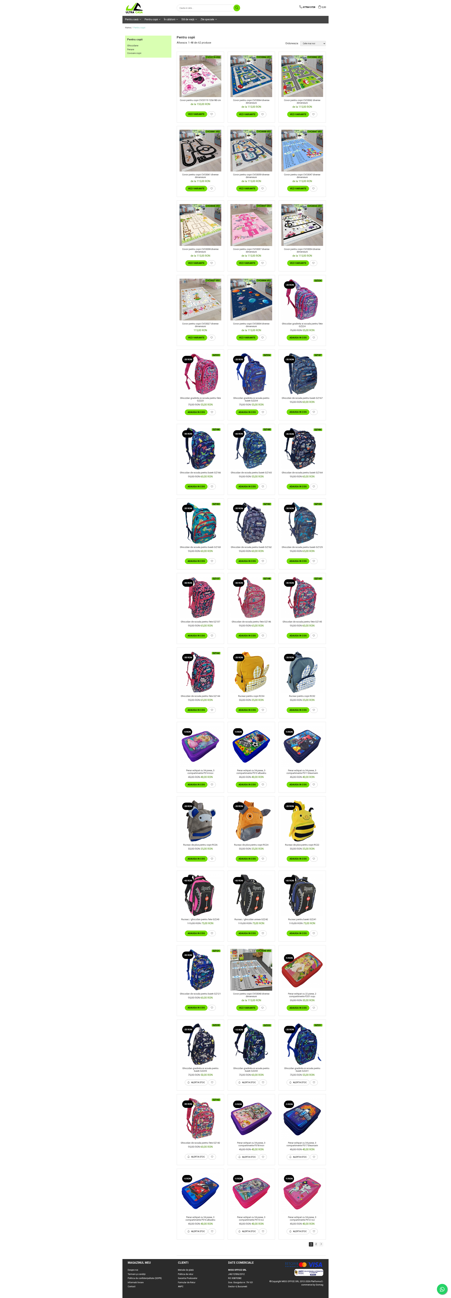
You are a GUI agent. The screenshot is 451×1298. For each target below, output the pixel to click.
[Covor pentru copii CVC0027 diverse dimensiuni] (200, 299)
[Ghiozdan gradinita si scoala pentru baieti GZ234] (251, 374)
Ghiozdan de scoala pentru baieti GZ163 (200, 547)
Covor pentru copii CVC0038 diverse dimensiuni (200, 250)
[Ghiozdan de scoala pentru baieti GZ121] (200, 970)
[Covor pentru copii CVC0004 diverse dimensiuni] (251, 299)
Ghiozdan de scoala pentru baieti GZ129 (302, 547)
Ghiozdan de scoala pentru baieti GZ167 (302, 398)
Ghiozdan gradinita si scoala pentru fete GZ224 (302, 325)
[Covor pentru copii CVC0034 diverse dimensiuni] (302, 225)
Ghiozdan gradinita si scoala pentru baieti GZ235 (200, 1069)
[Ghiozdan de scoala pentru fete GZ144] (200, 672)
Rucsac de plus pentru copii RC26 (200, 844)
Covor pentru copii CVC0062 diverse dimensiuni (302, 101)
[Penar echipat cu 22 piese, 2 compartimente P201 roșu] (302, 970)
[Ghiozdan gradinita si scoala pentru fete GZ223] (200, 374)
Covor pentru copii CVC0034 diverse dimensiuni (302, 250)
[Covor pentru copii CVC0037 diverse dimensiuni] (251, 225)
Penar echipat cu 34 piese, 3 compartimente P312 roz (302, 1218)
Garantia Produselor (187, 1278)
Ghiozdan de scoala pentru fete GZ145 (302, 621)
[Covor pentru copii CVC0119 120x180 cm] (200, 76)
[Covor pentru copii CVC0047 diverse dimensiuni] (302, 150)
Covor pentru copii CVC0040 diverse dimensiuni (251, 995)
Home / (129, 27)
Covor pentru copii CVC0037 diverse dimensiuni (251, 250)
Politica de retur (185, 1274)
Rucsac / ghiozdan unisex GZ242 (251, 919)
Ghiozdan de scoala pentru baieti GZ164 (302, 472)
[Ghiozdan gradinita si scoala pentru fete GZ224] (302, 300)
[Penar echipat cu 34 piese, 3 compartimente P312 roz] (302, 1193)
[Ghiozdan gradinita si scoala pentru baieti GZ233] (251, 1044)
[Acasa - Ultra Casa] (142, 8)
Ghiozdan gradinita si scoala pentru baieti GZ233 (251, 1069)
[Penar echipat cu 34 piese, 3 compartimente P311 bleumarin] (302, 746)
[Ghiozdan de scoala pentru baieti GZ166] (200, 449)
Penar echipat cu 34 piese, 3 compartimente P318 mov (251, 1144)
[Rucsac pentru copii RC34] (251, 672)
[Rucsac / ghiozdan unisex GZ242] (251, 895)
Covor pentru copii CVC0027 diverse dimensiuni (200, 325)
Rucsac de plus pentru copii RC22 (302, 844)
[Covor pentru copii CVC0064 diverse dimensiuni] (251, 76)
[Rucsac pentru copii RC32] (302, 672)
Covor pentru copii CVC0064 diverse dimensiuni (251, 101)
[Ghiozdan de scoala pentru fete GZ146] (251, 597)
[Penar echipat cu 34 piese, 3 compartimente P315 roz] (251, 1193)
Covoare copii (134, 53)
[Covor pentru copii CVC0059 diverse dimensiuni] (251, 150)
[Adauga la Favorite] (211, 114)
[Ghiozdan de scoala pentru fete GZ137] (200, 598)
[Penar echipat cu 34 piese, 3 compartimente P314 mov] (200, 746)
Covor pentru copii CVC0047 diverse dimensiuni (302, 176)
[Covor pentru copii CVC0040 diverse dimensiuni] (251, 970)
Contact (131, 1286)
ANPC (180, 1286)
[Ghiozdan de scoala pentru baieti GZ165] (251, 449)
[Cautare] (236, 8)
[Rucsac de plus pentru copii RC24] (251, 821)
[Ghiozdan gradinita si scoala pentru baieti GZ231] (302, 1044)
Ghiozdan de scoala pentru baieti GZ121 (200, 993)
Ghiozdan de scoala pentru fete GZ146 (251, 621)
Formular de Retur (186, 1282)
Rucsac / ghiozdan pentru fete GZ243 (200, 919)
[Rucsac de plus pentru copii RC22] (302, 821)
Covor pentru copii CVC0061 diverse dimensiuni (200, 176)
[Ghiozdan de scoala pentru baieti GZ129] (302, 523)
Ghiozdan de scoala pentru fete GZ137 (200, 621)
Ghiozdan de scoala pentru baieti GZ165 (251, 472)
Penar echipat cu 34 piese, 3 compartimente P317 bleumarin (302, 1144)
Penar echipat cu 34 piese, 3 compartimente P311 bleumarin (302, 771)
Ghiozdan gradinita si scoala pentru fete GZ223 (200, 399)
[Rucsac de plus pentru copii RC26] (200, 821)
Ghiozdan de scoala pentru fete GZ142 (200, 1142)
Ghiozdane (132, 45)
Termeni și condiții (137, 1274)
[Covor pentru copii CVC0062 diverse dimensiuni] (302, 76)
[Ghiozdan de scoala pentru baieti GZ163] (200, 523)
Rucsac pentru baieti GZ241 (302, 919)
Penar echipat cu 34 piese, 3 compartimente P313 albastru (251, 771)
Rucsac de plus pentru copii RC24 (251, 844)
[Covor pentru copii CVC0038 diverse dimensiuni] (200, 225)
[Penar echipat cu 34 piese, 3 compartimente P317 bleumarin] (302, 1119)
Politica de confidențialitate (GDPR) (145, 1278)
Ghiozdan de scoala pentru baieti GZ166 (200, 472)
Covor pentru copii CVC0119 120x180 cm (200, 100)
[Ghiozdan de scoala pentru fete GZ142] (200, 1119)
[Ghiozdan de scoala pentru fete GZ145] (302, 598)
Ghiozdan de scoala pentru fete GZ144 (200, 696)
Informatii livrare (136, 1282)
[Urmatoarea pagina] (321, 1244)
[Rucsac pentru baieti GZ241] (302, 895)
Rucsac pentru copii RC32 (302, 696)
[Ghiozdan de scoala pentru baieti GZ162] (251, 523)
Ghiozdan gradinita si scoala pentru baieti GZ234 (251, 399)
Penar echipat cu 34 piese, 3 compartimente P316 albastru (200, 1218)
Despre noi (133, 1270)
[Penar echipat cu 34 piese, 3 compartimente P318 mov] (251, 1119)
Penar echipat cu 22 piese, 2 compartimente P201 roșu (302, 995)
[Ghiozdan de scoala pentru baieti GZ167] (302, 374)
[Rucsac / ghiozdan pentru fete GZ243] (200, 895)
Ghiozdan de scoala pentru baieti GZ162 (251, 547)
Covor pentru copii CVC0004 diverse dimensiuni (251, 325)
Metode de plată (186, 1270)
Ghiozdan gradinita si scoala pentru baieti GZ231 (302, 1069)
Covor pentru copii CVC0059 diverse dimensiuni (251, 176)
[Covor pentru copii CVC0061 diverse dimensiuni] (200, 150)
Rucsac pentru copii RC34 (251, 696)
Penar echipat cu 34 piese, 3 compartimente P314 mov (200, 771)
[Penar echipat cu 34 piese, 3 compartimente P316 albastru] (200, 1193)
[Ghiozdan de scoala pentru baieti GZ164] (302, 449)
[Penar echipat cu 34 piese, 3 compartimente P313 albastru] (251, 746)
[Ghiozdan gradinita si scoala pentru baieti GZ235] (200, 1044)
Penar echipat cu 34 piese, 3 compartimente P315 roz (251, 1218)
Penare (130, 49)
